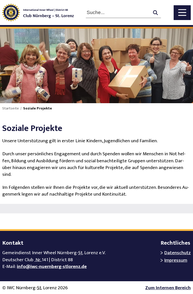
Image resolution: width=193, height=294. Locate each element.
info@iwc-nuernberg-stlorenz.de (52, 266)
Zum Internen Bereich (168, 287)
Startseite (10, 108)
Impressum (175, 260)
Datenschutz (177, 252)
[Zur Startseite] (41, 12)
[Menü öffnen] (182, 12)
